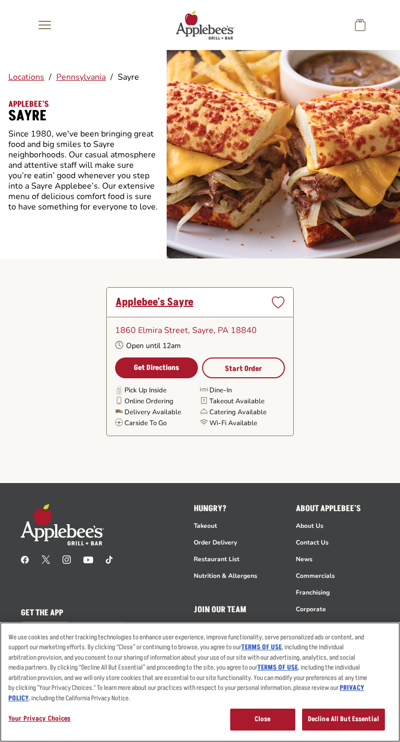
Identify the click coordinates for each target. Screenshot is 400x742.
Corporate (311, 609)
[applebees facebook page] (25, 559)
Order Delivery (215, 542)
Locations (26, 77)
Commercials (315, 576)
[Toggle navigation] (45, 25)
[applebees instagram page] (67, 559)
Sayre (128, 77)
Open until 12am (153, 346)
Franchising (313, 592)
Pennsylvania (81, 77)
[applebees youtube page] (88, 559)
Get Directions (156, 368)
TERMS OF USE (261, 647)
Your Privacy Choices (39, 718)
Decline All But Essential (343, 719)
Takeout (205, 526)
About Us (309, 526)
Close (263, 719)
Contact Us (312, 542)
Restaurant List (217, 559)
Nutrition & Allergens (225, 576)
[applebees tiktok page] (109, 559)
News (304, 559)
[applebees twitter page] (46, 559)
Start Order (243, 369)
